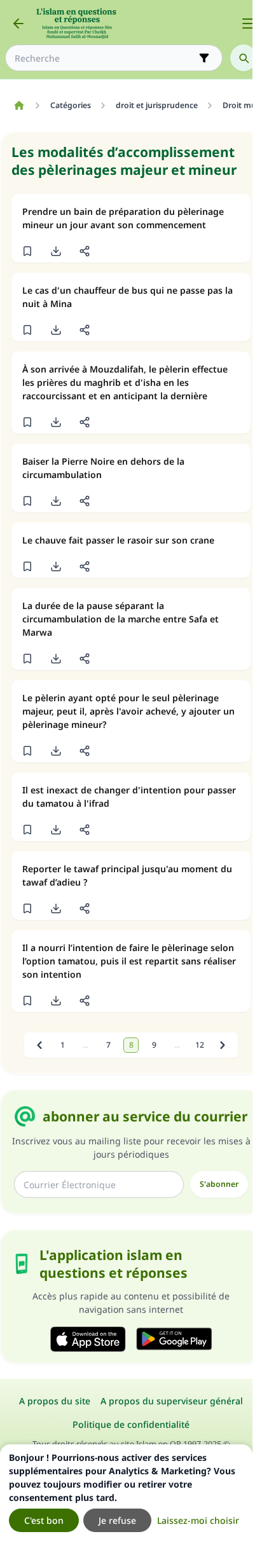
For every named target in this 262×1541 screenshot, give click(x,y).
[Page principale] (18, 105)
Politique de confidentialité (131, 1424)
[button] (27, 251)
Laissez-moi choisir (198, 1520)
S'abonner (219, 1184)
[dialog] (126, 1492)
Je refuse (117, 1520)
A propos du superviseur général (171, 1401)
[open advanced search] (204, 58)
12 (199, 1044)
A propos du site (54, 1401)
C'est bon (44, 1520)
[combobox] (105, 58)
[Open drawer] (248, 23)
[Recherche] (243, 58)
